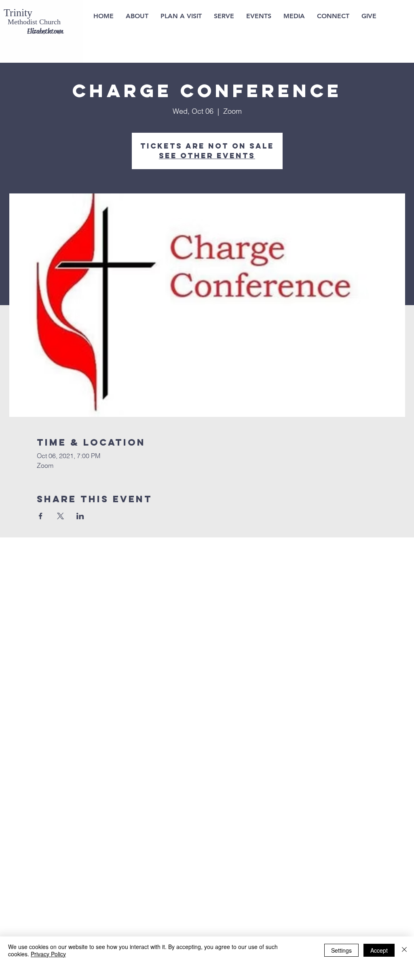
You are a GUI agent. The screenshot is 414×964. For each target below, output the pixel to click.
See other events (207, 155)
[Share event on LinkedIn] (80, 516)
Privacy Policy (48, 954)
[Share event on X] (60, 516)
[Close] (404, 950)
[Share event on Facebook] (40, 516)
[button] (181, 16)
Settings (341, 950)
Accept (379, 950)
